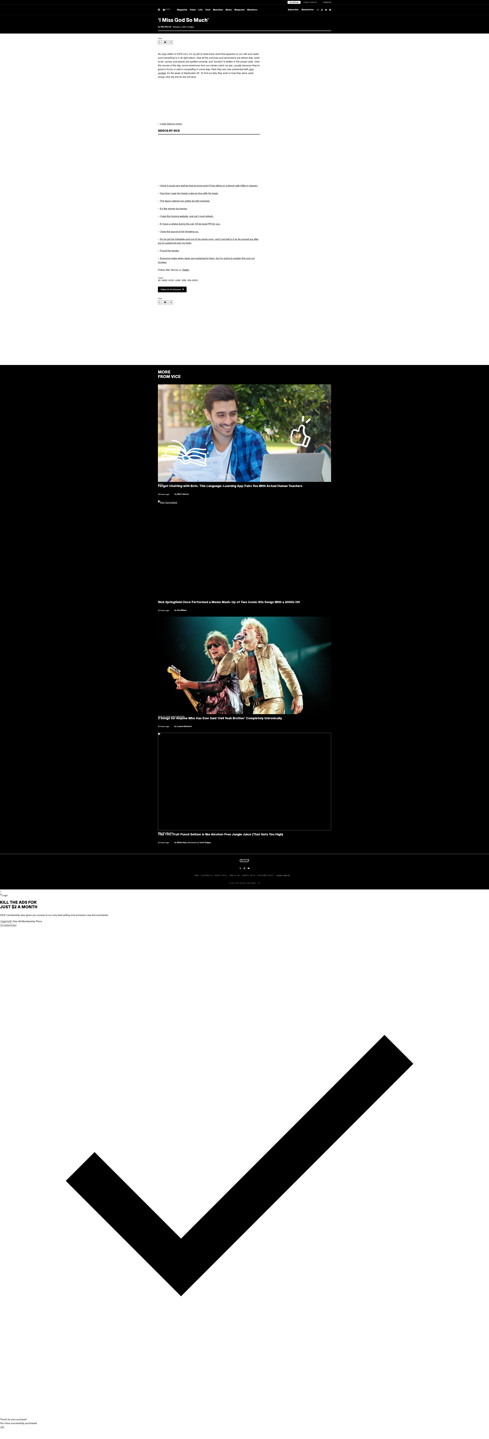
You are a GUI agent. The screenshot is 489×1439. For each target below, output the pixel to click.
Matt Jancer (183, 494)
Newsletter (308, 10)
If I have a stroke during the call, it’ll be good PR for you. (190, 223)
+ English (326, 2)
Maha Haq (181, 843)
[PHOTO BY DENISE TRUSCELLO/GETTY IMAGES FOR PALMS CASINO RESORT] (244, 549)
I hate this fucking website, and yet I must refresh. (187, 216)
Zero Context (192, 280)
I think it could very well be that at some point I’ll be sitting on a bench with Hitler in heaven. (209, 185)
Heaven (164, 280)
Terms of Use (234, 875)
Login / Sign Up (310, 2)
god (159, 280)
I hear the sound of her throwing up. (179, 231)
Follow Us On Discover (171, 289)
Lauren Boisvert (184, 726)
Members (252, 10)
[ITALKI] (244, 433)
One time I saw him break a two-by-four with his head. (189, 193)
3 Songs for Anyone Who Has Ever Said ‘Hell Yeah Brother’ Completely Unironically (220, 718)
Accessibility (207, 875)
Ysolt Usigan (205, 843)
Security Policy (248, 875)
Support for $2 (6, 922)
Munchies (218, 10)
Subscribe (293, 10)
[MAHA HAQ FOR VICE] (244, 781)
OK (2, 1427)
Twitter (185, 269)
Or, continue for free (8, 925)
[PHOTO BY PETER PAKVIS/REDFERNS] (244, 665)
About (197, 875)
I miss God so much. (171, 123)
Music (229, 10)
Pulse (193, 10)
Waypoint (239, 10)
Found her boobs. (169, 250)
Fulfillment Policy (265, 875)
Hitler (171, 280)
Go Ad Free (294, 2)
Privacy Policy (221, 875)
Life (200, 10)
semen (184, 280)
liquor (177, 280)
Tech (207, 10)
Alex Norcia (166, 27)
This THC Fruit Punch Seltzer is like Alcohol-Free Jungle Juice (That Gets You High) (220, 834)
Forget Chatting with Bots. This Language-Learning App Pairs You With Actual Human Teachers (230, 486)
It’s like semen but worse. (173, 208)
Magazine (182, 10)
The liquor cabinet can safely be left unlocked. (185, 200)
